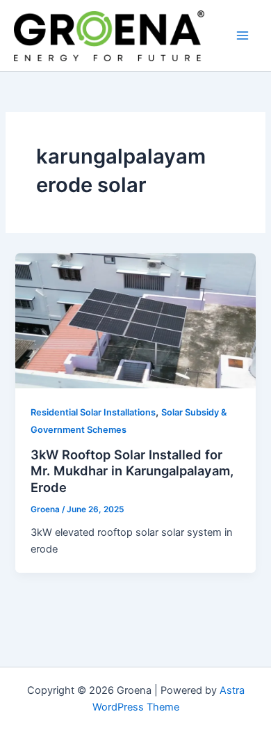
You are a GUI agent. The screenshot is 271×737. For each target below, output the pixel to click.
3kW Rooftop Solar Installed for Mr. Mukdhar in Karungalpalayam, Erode (132, 471)
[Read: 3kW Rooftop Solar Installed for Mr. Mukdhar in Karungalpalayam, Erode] (135, 320)
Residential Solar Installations (93, 412)
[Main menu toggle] (242, 35)
